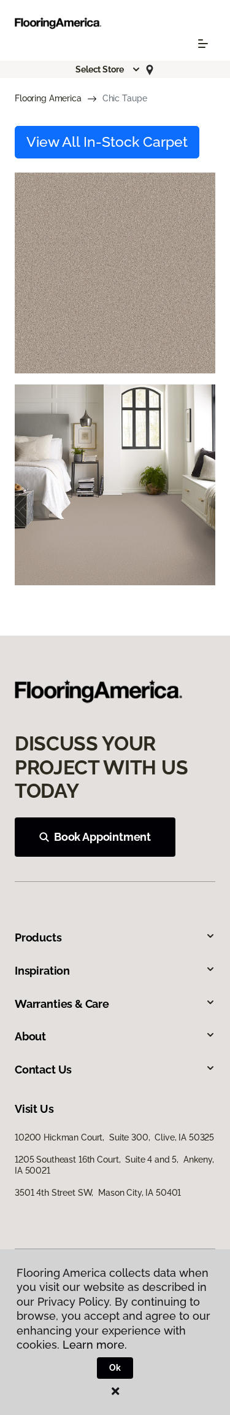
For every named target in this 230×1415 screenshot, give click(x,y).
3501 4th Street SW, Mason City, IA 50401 (98, 1193)
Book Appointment (102, 836)
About (30, 1036)
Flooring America (48, 98)
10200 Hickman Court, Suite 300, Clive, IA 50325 (114, 1137)
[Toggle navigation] (203, 43)
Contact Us (43, 1069)
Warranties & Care (62, 1003)
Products (38, 937)
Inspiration (42, 970)
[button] (107, 69)
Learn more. (95, 1344)
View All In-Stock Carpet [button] (107, 142)
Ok (115, 1368)
